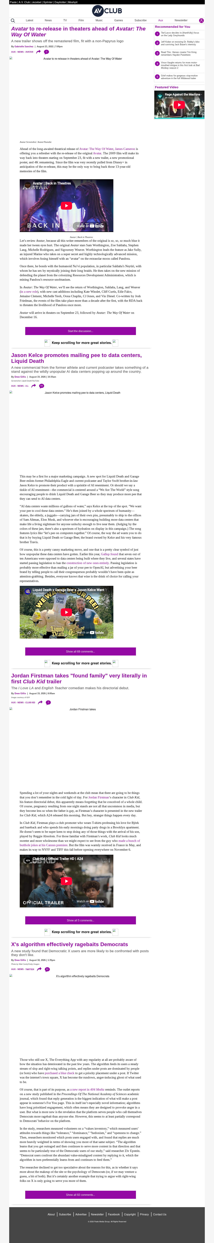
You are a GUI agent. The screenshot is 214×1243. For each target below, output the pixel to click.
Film (81, 20)
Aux (160, 20)
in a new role (29, 291)
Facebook (114, 1214)
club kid (30, 702)
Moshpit (72, 2)
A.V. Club (24, 2)
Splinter (47, 2)
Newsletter (181, 20)
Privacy (144, 1214)
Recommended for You (172, 26)
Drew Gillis (20, 377)
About (51, 1214)
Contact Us (159, 1214)
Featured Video (166, 87)
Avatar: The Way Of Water (96, 149)
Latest (29, 20)
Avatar (29, 52)
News (48, 20)
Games (118, 20)
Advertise (81, 1214)
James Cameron (125, 149)
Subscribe (141, 20)
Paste (13, 2)
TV (65, 20)
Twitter (29, 969)
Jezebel (36, 2)
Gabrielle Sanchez (24, 46)
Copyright (130, 1214)
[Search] (12, 20)
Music (99, 20)
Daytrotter (60, 2)
